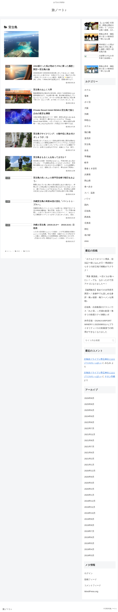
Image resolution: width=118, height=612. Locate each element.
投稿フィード (90, 579)
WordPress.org (91, 591)
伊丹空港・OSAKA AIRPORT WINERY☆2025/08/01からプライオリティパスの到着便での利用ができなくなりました (99, 326)
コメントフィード (92, 585)
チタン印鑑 (110, 376)
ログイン (88, 573)
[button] (113, 340)
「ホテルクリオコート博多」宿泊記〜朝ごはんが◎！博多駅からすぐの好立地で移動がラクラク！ (98, 264)
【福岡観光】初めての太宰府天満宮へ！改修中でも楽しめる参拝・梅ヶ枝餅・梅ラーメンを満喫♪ (98, 295)
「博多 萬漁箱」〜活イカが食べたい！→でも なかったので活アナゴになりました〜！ (99, 280)
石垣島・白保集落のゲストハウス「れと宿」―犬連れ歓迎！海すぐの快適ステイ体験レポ (98, 311)
